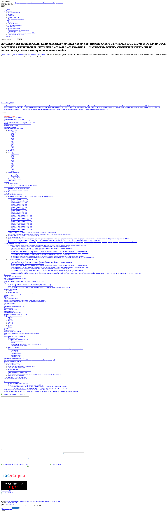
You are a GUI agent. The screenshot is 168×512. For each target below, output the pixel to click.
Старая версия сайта (49, 3)
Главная (8, 9)
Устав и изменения (13, 17)
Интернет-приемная (37, 3)
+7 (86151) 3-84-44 (11, 502)
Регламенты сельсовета (15, 25)
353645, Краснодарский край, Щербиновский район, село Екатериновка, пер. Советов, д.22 (32, 501)
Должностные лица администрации (18, 30)
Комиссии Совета (13, 23)
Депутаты (11, 22)
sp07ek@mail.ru (9, 504)
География (11, 15)
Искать (20, 39)
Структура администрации (16, 34)
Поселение (9, 11)
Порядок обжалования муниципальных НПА (21, 33)
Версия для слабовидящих (23, 3)
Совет (7, 20)
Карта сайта (59, 3)
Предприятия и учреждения (16, 19)
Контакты (9, 36)
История (10, 14)
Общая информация (14, 12)
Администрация (10, 26)
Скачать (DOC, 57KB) (7, 103)
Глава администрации (14, 31)
